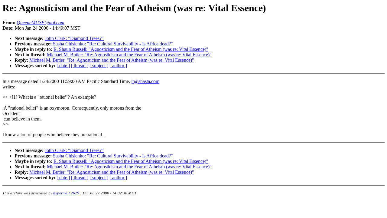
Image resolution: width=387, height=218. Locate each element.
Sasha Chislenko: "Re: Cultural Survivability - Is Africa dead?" (113, 43)
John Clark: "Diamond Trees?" (74, 38)
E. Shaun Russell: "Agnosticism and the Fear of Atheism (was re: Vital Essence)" (131, 49)
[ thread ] (79, 65)
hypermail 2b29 (66, 193)
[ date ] (63, 65)
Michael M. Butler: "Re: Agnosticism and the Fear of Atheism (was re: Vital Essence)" (129, 54)
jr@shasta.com (145, 81)
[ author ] (118, 65)
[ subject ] (98, 65)
